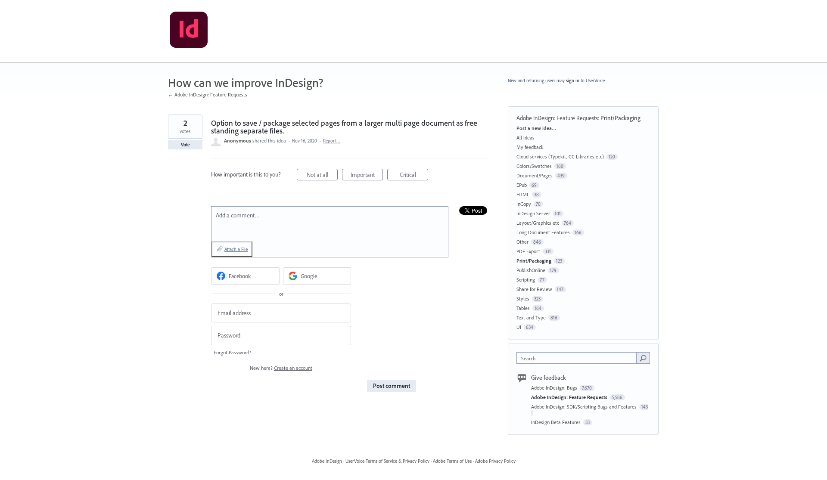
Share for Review (534, 289)
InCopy (523, 204)
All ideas (525, 137)
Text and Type (531, 317)
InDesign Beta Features (556, 422)
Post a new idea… (536, 128)
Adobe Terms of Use (452, 461)
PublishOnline (530, 270)
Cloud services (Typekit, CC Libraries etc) (560, 156)
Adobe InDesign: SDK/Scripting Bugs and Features (584, 406)
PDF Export (528, 251)
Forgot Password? (232, 352)
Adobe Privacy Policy (495, 461)
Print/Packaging (620, 118)
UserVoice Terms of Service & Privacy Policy (387, 461)
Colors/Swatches (534, 166)
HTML (522, 194)
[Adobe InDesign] (188, 31)
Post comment (391, 386)
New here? (281, 368)
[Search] (643, 357)
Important (367, 175)
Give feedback (548, 377)
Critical (414, 175)
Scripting (525, 279)
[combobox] (579, 358)
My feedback (530, 147)
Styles (522, 298)
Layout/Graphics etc (537, 223)
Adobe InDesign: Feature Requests (557, 118)
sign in (572, 80)
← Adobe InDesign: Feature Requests (207, 94)
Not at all (322, 175)
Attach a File (236, 249)
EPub (521, 185)
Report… (331, 141)
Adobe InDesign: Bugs (554, 387)
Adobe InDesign (327, 461)
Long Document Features (543, 232)
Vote (185, 145)
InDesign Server (533, 213)
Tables (523, 308)
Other (522, 241)
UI (518, 327)
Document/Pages (534, 175)
